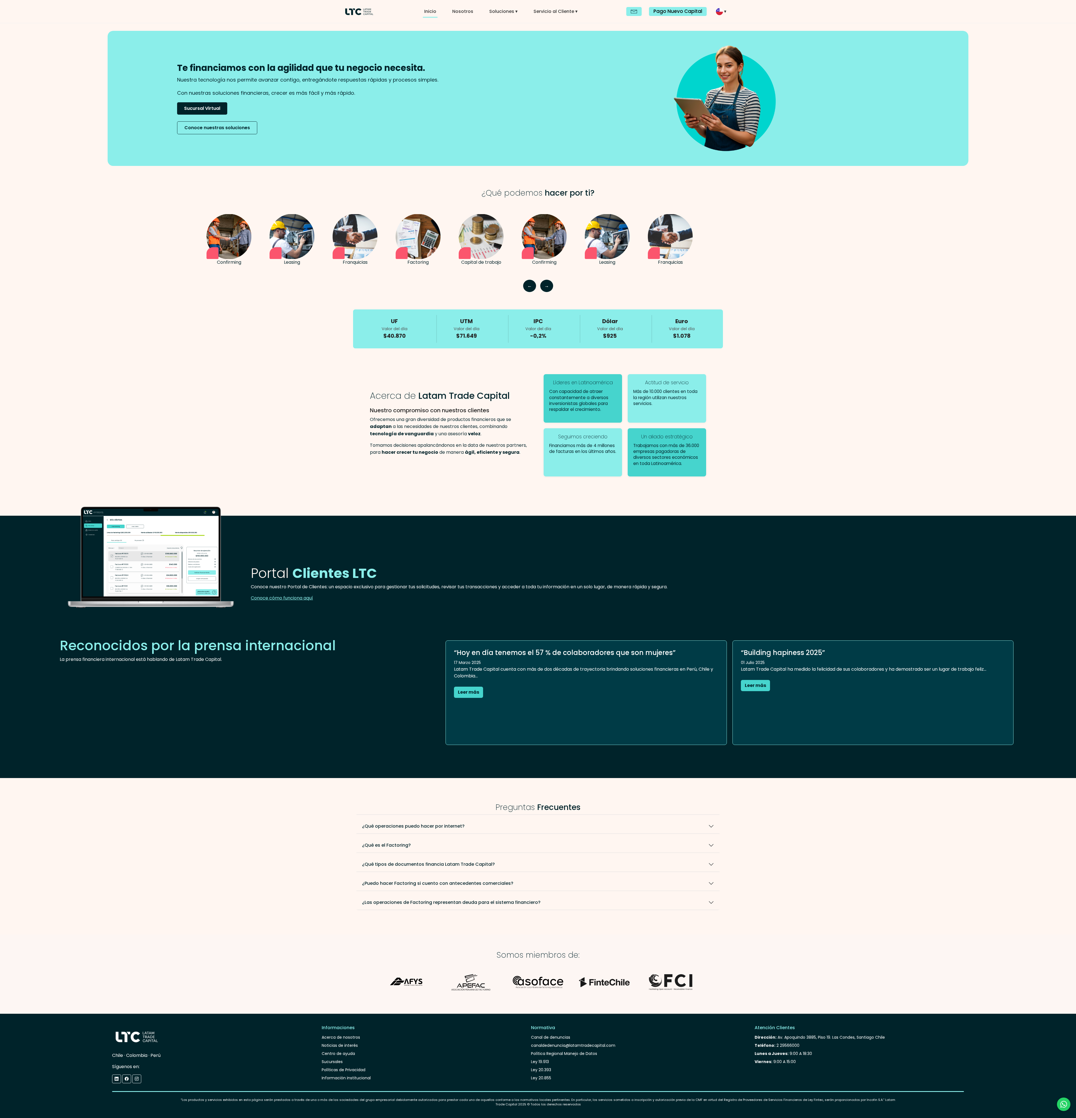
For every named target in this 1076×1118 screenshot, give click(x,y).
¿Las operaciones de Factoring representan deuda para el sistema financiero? (451, 902)
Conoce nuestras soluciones (217, 127)
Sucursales (332, 1061)
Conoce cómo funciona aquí (282, 598)
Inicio (430, 11)
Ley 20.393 (541, 1070)
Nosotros (462, 11)
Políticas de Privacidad (343, 1070)
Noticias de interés (340, 1045)
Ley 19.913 (540, 1061)
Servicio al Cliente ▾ (556, 11)
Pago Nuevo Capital (677, 11)
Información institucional (346, 1078)
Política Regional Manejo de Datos (564, 1053)
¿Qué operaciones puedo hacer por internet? (413, 826)
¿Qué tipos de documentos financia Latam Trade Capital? (428, 864)
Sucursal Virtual (202, 108)
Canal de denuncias (550, 1037)
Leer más (468, 692)
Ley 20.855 (541, 1078)
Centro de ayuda (338, 1053)
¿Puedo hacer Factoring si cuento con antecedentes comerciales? (437, 883)
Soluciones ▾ (503, 11)
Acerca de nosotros (341, 1037)
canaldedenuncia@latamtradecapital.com (573, 1045)
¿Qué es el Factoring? (386, 845)
